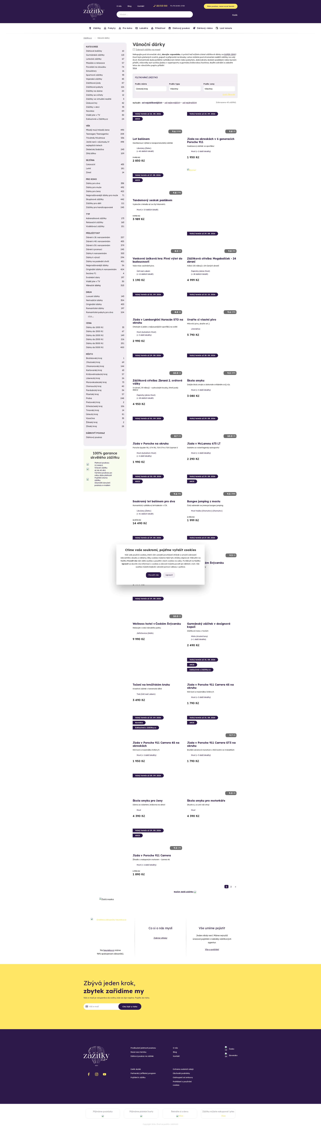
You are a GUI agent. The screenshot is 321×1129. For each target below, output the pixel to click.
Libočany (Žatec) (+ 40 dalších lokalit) (145, 149)
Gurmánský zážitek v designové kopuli (208, 625)
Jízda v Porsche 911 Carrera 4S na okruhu (210, 686)
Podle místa (141, 84)
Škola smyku (195, 380)
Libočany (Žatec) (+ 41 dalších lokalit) (145, 512)
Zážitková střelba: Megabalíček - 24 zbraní (211, 260)
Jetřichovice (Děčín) (145, 633)
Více (135, 68)
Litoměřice (195, 329)
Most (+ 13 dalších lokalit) (147, 210)
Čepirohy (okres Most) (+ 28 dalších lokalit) (200, 272)
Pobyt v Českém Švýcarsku (205, 562)
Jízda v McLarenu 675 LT (204, 443)
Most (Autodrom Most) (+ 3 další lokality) (146, 333)
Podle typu (174, 84)
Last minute (225, 28)
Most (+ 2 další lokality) (201, 151)
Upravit (169, 575)
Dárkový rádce (204, 28)
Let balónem (141, 138)
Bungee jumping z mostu (203, 501)
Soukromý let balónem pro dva (154, 501)
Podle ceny (209, 84)
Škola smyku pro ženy (148, 800)
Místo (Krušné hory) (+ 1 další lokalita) (199, 637)
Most (139, 810)
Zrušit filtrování (229, 94)
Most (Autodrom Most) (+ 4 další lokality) (146, 454)
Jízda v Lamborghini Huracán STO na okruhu (158, 321)
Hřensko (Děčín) (198, 572)
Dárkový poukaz (181, 28)
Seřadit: (137, 103)
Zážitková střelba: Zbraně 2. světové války (157, 382)
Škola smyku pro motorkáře (206, 800)
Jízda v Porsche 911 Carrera (152, 855)
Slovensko (233, 1055)
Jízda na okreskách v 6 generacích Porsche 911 (210, 140)
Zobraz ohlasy (160, 938)
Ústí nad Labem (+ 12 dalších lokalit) (145, 272)
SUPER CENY (230, 54)
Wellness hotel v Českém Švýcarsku (157, 623)
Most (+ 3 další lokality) (201, 390)
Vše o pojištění (212, 949)
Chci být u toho (129, 1006)
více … (91, 316)
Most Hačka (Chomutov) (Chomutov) (206, 511)
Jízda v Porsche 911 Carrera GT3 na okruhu (211, 744)
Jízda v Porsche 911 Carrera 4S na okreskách (156, 744)
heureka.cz (108, 950)
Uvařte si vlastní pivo (201, 319)
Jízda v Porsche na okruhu (151, 443)
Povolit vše (153, 575)
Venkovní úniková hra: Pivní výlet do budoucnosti (157, 260)
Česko (231, 1049)
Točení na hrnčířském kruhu (151, 684)
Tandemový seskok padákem (152, 200)
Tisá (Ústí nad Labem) (146, 694)
